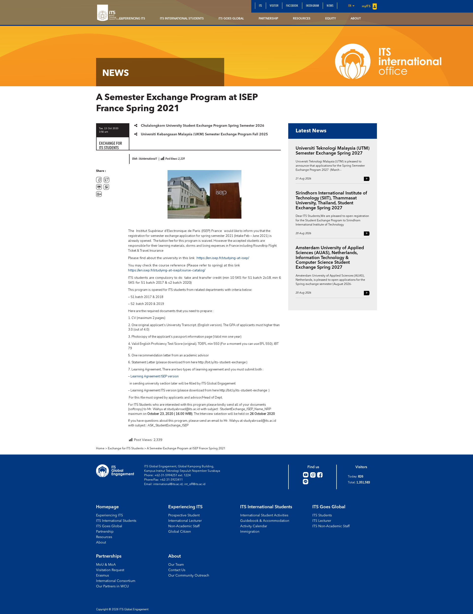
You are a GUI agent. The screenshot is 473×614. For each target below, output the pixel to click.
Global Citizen (179, 531)
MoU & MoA (106, 564)
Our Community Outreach (188, 575)
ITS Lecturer (321, 521)
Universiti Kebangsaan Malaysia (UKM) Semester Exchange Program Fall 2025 (204, 134)
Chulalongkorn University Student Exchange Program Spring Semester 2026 (202, 125)
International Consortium (115, 581)
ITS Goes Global (231, 18)
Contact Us (176, 570)
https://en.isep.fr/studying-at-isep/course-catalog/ (166, 270)
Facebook (292, 5)
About (356, 18)
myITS (366, 6)
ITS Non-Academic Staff (331, 526)
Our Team (176, 564)
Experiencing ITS (132, 18)
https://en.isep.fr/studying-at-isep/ (223, 258)
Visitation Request (110, 570)
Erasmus (102, 575)
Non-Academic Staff (184, 526)
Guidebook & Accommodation (264, 521)
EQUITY (330, 18)
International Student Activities (264, 515)
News (330, 5)
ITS (260, 5)
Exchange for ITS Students (125, 448)
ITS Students (322, 515)
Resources (301, 18)
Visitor (274, 5)
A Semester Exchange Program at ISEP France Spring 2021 (186, 448)
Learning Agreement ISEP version (155, 376)
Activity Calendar (253, 526)
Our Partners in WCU (112, 586)
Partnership (268, 18)
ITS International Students (182, 18)
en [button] (350, 5)
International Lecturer (185, 521)
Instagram (312, 5)
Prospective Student (184, 515)
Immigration (249, 531)
